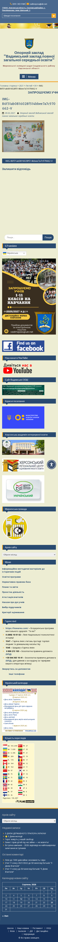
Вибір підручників (11, 607)
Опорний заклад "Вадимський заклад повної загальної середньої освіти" (29, 56)
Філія (12, 931)
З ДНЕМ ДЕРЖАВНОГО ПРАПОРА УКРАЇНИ (25, 833)
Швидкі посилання (12, 15)
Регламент (38, 928)
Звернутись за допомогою (16, 669)
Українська (12, 253)
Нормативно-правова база (16, 582)
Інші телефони (16, 674)
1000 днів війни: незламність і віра (29, 860)
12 (21, 899)
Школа (10, 928)
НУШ (48, 928)
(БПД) (9, 654)
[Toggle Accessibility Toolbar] (51, 464)
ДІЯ (31, 931)
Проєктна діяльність (13, 592)
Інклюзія (22, 931)
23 (52, 902)
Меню (32, 76)
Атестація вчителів (12, 597)
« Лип (5, 916)
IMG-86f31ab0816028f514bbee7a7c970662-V (29, 160)
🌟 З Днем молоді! (13, 836)
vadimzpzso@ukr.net (38, 4)
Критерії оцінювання (13, 612)
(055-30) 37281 (19, 4)
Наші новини (23, 928)
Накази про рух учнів (13, 602)
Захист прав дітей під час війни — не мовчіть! (27, 842)
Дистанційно (42, 931)
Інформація (29, 934)
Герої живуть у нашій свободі (19, 839)
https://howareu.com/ (17, 628)
